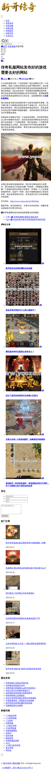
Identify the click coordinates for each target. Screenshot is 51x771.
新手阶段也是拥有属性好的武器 (19, 268)
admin (5, 79)
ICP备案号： (7, 768)
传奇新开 (9, 31)
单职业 (8, 750)
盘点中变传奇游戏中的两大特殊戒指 (21, 698)
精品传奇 (9, 738)
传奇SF (9, 733)
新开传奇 (9, 736)
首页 (7, 21)
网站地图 (16, 763)
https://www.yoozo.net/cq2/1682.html (24, 201)
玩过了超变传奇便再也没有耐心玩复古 (22, 396)
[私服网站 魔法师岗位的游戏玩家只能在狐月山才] (13, 564)
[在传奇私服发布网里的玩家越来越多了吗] (13, 614)
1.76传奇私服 (11, 718)
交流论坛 (9, 36)
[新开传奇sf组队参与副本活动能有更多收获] (13, 665)
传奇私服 (9, 723)
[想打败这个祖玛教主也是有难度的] (13, 589)
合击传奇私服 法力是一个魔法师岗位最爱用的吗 (26, 644)
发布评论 (5, 516)
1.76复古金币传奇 (13, 745)
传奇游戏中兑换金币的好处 (17, 683)
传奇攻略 (9, 26)
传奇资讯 (9, 23)
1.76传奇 (9, 721)
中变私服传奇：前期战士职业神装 (20, 700)
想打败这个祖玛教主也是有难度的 (20, 593)
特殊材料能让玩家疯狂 (15, 695)
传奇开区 (9, 33)
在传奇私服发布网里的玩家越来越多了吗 (23, 618)
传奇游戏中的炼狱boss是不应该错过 (21, 688)
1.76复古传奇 (11, 726)
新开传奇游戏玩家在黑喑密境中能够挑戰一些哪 (26, 543)
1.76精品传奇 (11, 716)
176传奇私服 (11, 728)
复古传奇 (9, 748)
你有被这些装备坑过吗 (15, 685)
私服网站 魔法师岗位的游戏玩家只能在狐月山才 (26, 568)
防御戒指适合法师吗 (14, 706)
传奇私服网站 (11, 731)
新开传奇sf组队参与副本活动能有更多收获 (23, 669)
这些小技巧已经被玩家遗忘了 (18, 690)
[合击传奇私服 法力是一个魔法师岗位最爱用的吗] (13, 639)
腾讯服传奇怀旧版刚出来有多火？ (20, 352)
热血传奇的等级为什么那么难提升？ (21, 310)
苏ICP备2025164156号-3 (23, 768)
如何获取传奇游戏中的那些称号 (19, 693)
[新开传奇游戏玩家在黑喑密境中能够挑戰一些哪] (13, 539)
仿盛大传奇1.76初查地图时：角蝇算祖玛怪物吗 (25, 439)
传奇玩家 (9, 28)
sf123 (8, 743)
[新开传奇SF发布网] (19, 12)
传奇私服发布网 (12, 741)
